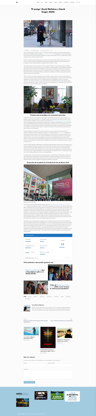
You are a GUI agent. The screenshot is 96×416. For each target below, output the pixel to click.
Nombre (25, 363)
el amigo (62, 296)
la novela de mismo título (48, 54)
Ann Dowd (29, 296)
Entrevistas (72, 2)
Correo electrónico (51, 363)
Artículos (60, 2)
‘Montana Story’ (61, 132)
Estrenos (47, 50)
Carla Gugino (42, 296)
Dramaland (66, 2)
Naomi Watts (68, 296)
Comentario (26, 369)
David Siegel (56, 296)
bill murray (35, 296)
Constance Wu (49, 296)
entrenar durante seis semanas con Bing (60, 120)
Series (46, 2)
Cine (41, 2)
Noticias (50, 2)
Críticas (55, 2)
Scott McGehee (27, 298)
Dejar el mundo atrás (33, 270)
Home (38, 2)
